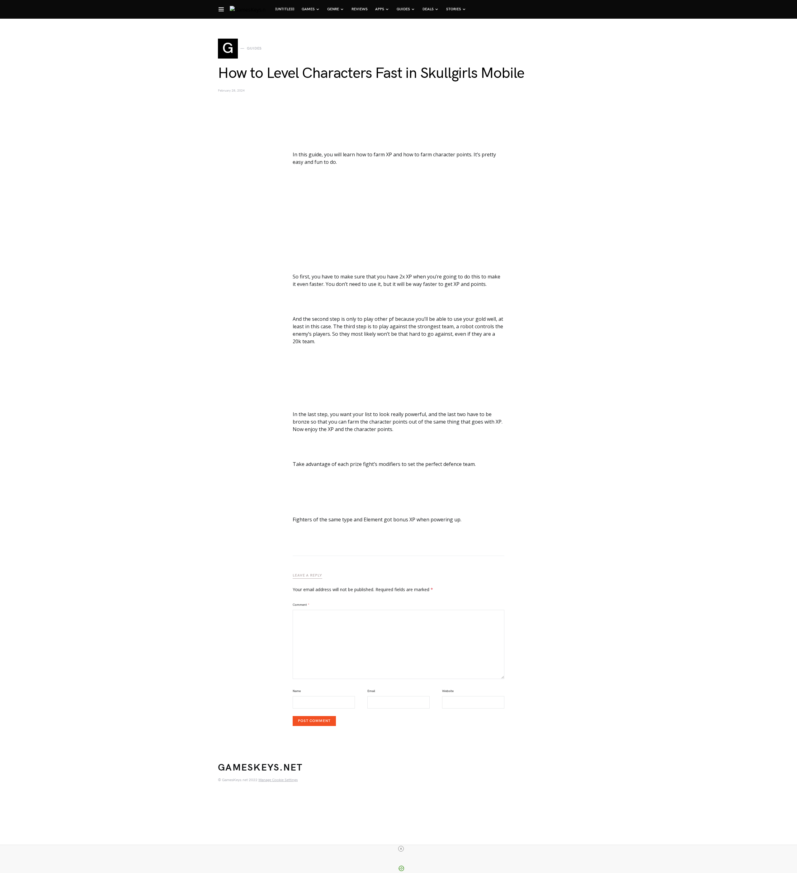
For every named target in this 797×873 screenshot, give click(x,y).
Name (297, 691)
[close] (401, 849)
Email (371, 691)
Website (448, 691)
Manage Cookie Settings (278, 780)
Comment (301, 605)
